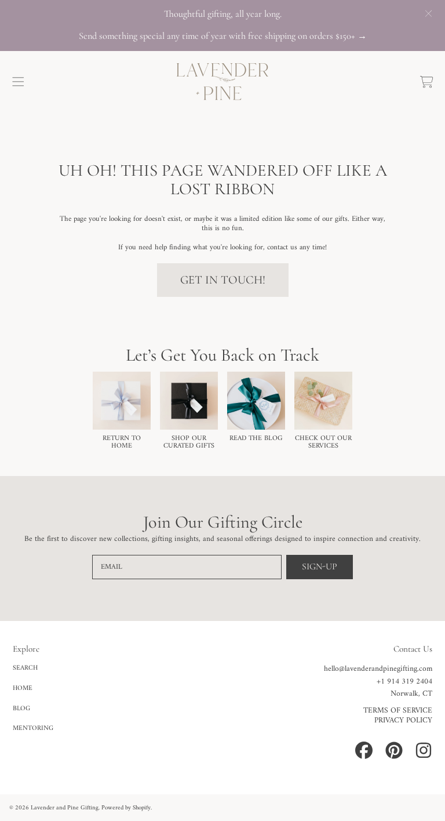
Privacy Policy (403, 721)
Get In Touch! (222, 280)
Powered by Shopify (126, 807)
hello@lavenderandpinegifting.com (378, 669)
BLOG (21, 708)
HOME (22, 688)
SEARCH (25, 668)
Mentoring (33, 728)
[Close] (428, 13)
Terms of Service (397, 711)
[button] (18, 81)
